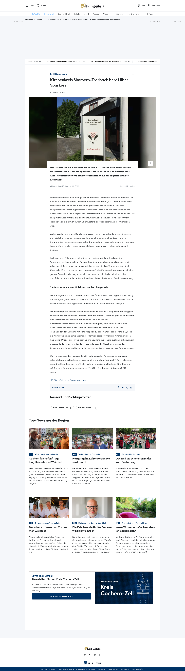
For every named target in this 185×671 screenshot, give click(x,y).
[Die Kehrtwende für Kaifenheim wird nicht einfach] (92, 507)
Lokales (39, 20)
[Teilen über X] (126, 387)
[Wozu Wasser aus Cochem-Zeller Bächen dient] (136, 507)
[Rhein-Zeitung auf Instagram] (95, 654)
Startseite (29, 20)
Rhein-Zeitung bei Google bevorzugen (70, 380)
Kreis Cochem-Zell (52, 20)
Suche (43, 6)
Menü (32, 6)
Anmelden (156, 6)
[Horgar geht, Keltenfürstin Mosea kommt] (92, 438)
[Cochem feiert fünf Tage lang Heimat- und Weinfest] (49, 438)
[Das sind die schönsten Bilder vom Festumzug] (136, 438)
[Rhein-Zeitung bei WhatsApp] (84, 654)
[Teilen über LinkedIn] (122, 387)
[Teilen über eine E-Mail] (131, 387)
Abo (143, 6)
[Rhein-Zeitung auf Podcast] (100, 654)
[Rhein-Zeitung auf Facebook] (89, 654)
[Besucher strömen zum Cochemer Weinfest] (49, 507)
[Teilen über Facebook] (118, 387)
